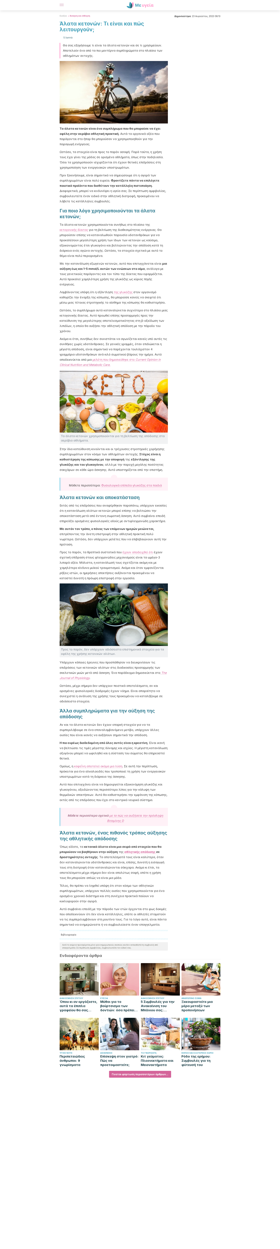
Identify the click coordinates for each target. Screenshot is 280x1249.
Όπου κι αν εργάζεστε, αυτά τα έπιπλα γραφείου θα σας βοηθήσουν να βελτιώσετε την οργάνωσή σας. (78, 1006)
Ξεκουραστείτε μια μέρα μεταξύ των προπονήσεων (197, 1006)
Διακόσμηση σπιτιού (71, 998)
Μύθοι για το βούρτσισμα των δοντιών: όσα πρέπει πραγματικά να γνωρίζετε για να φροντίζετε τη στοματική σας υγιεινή (119, 1006)
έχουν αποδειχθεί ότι (137, 552)
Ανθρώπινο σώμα (191, 998)
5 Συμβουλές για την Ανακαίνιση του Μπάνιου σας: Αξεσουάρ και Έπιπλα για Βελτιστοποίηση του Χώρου (159, 1006)
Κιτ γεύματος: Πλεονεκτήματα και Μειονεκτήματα (157, 1060)
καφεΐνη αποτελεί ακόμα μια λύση (98, 766)
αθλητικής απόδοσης (139, 852)
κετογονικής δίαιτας (74, 230)
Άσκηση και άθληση (80, 16)
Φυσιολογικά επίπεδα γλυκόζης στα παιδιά (131, 485)
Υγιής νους (66, 1053)
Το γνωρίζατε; (149, 1053)
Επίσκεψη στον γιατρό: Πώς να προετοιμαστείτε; (119, 1060)
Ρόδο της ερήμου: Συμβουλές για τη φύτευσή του (195, 1060)
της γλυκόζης (123, 292)
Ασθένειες (106, 1053)
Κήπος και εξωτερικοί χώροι (197, 1053)
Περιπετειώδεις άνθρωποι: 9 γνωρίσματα (72, 1060)
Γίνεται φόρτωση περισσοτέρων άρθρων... (140, 1074)
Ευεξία (63, 16)
